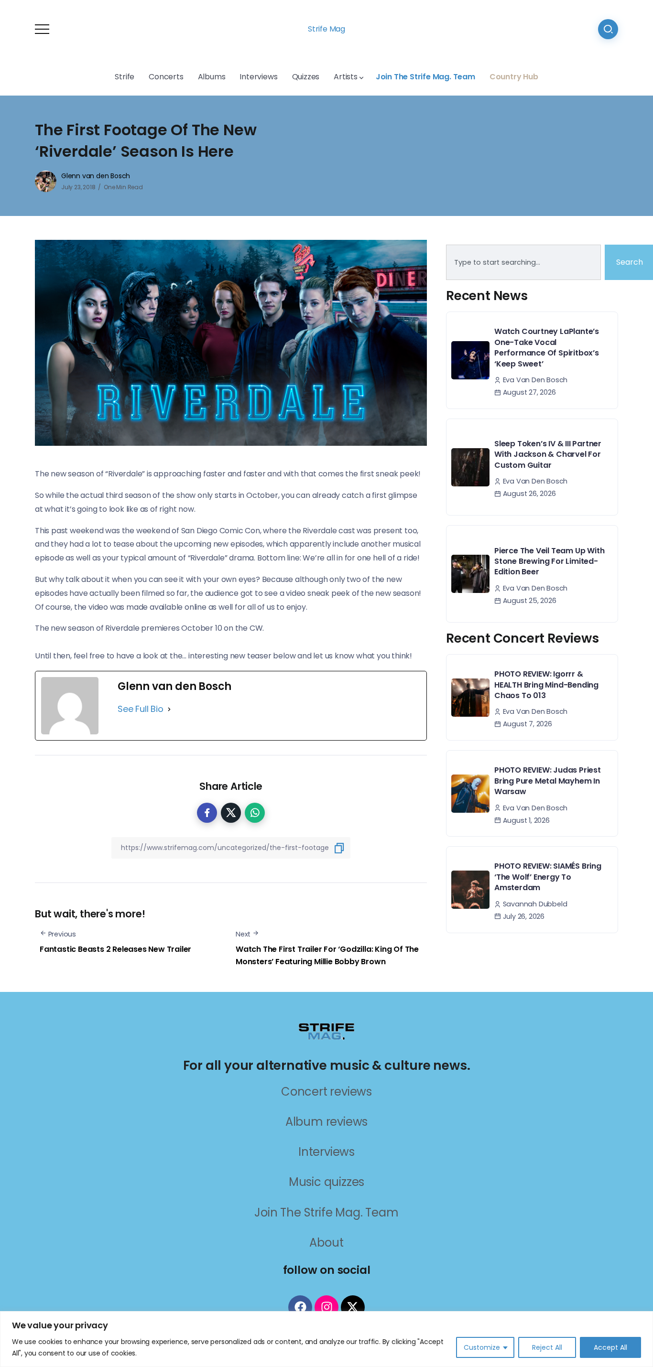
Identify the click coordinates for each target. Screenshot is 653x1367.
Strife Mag (326, 28)
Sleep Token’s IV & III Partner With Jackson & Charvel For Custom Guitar (547, 454)
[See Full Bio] (169, 709)
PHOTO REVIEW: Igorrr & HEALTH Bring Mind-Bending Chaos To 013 (546, 684)
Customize (482, 1347)
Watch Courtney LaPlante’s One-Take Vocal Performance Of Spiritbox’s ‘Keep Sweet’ (546, 347)
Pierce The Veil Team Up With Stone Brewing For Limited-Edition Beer (549, 561)
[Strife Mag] (326, 1030)
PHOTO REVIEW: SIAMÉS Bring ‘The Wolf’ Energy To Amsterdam (547, 877)
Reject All (547, 1347)
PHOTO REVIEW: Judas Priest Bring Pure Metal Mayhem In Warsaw (547, 780)
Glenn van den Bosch (95, 176)
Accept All (610, 1347)
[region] (326, 1339)
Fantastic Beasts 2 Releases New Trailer (115, 949)
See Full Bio (140, 709)
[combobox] (523, 262)
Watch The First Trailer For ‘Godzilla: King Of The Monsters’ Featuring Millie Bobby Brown (327, 955)
